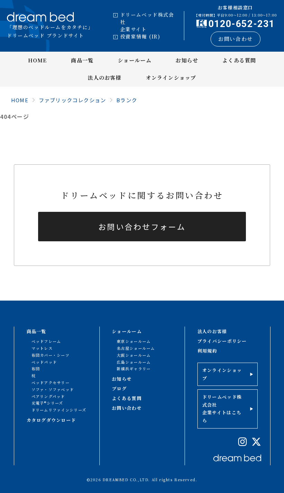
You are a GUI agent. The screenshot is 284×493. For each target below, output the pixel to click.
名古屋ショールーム (136, 348)
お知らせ (187, 60)
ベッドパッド (44, 362)
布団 (36, 368)
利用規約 (207, 350)
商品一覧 (82, 60)
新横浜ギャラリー (134, 368)
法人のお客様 (104, 77)
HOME (37, 60)
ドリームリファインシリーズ (59, 410)
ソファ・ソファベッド (53, 389)
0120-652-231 (241, 24)
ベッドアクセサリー (51, 382)
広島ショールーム (134, 362)
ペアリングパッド (48, 396)
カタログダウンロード (51, 420)
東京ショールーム (134, 341)
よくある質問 (239, 60)
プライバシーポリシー (222, 341)
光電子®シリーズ (47, 403)
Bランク (126, 100)
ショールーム (134, 60)
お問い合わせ (235, 38)
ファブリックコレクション (72, 100)
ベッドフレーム (46, 341)
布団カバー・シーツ (51, 355)
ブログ (119, 388)
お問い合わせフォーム (142, 226)
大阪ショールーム (134, 355)
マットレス (42, 348)
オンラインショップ (171, 77)
